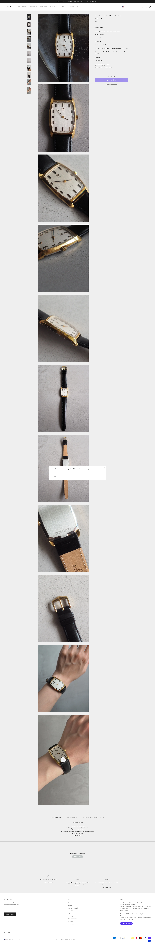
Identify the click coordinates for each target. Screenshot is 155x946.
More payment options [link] (112, 84)
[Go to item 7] (29, 61)
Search (69, 902)
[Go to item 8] (29, 68)
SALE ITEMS (53, 6)
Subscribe (10, 914)
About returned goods (73, 918)
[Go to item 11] (29, 90)
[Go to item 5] (29, 46)
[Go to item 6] (29, 53)
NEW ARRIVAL (22, 6)
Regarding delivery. (48, 882)
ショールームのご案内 (73, 908)
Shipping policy (71, 916)
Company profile (72, 926)
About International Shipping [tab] (93, 817)
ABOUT (72, 6)
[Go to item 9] (29, 75)
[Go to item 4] (29, 39)
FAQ (69, 913)
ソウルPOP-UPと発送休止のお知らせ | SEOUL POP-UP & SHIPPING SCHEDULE (77, 1)
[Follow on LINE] (9, 932)
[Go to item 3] (29, 32)
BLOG (78, 6)
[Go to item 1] (29, 17)
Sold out (111, 76)
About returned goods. (106, 887)
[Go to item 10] (29, 82)
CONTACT (63, 6)
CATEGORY (43, 6)
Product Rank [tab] (56, 817)
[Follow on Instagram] (4, 932)
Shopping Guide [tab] (72, 817)
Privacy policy (71, 924)
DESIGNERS (33, 6)
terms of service (71, 921)
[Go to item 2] (29, 25)
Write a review (77, 856)
